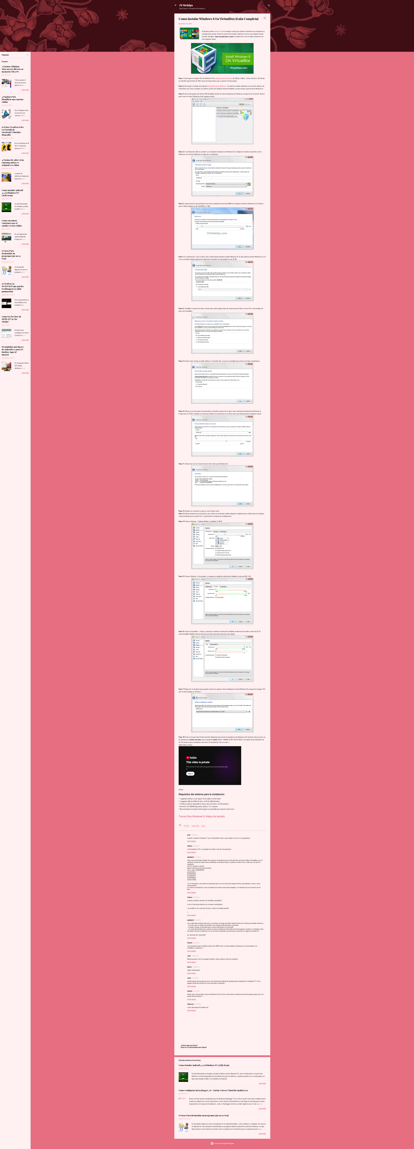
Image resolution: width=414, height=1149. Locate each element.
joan (188, 835)
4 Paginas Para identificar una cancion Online (12, 99)
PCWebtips (186, 5)
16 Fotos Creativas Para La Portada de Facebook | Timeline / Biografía (13, 131)
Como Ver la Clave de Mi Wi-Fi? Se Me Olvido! (11, 319)
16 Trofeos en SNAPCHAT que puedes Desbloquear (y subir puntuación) (13, 287)
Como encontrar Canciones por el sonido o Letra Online (12, 223)
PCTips (186, 826)
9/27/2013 (198, 1004)
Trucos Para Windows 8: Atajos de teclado (202, 816)
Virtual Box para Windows (217, 86)
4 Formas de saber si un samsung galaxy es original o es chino (13, 162)
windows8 (195, 826)
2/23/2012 (194, 835)
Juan (189, 956)
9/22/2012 (198, 920)
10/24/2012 (195, 956)
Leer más (262, 1084)
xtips (203, 826)
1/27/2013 (195, 978)
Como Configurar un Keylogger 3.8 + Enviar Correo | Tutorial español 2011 (213, 1090)
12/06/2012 (196, 967)
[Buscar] (269, 6)
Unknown (190, 1004)
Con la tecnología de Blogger (223, 1143)
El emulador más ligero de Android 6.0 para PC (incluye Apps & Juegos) (13, 351)
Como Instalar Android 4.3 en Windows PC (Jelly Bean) (204, 1065)
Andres (189, 846)
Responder (191, 841)
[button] (264, 18)
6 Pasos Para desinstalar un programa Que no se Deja (204, 1115)
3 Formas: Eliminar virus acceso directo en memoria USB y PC (12, 69)
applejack (190, 857)
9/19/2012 (198, 857)
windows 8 (218, 31)
